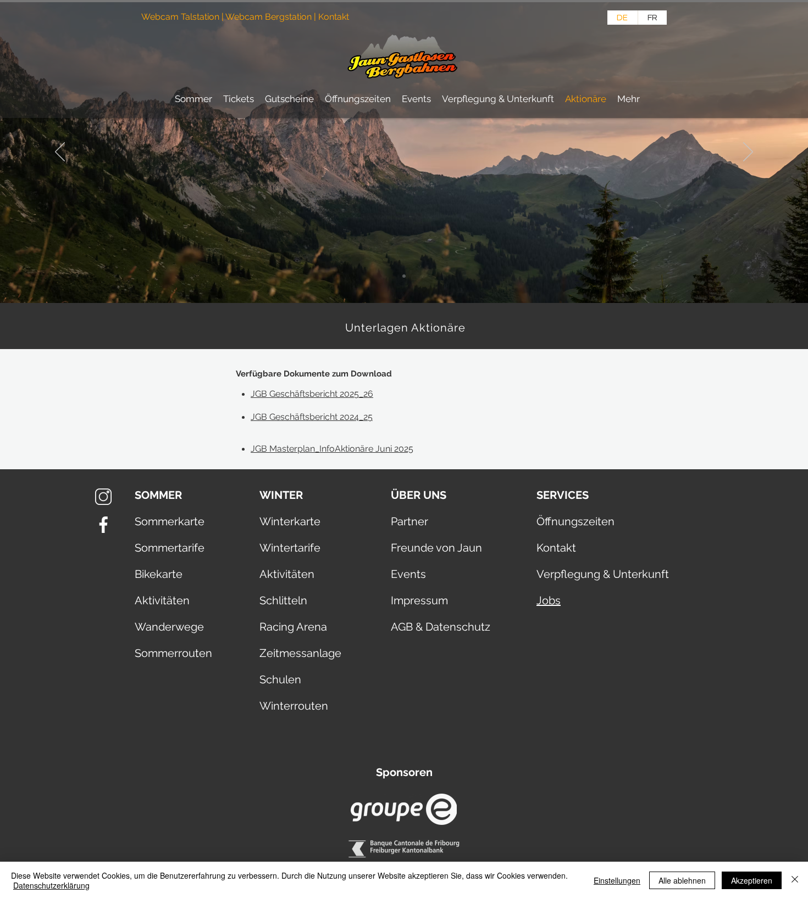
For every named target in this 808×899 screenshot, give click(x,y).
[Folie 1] (404, 276)
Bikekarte (158, 574)
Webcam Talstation (180, 17)
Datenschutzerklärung (51, 885)
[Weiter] (748, 152)
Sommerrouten (173, 653)
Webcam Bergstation (268, 17)
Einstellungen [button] (617, 880)
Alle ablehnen (682, 880)
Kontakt (334, 17)
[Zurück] (60, 152)
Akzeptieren (751, 880)
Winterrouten (293, 705)
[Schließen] (794, 880)
